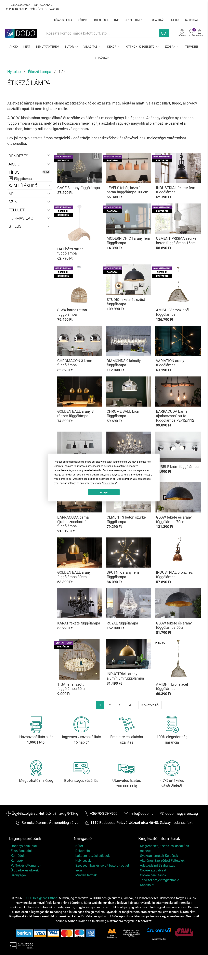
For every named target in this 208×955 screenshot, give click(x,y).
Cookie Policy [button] (124, 479)
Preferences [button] (109, 483)
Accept (104, 492)
